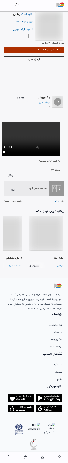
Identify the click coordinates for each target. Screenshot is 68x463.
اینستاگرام (57, 365)
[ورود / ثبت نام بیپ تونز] (8, 457)
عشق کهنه (58, 258)
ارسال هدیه (34, 59)
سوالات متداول (55, 347)
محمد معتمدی (15, 265)
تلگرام (59, 379)
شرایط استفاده (55, 325)
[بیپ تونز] (62, 4)
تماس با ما (57, 332)
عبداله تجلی (20, 22)
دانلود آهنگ (26, 14)
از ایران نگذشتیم (14, 258)
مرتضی (60, 265)
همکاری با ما (56, 339)
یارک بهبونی (44, 98)
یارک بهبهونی (19, 29)
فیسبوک (58, 372)
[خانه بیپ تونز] (59, 457)
